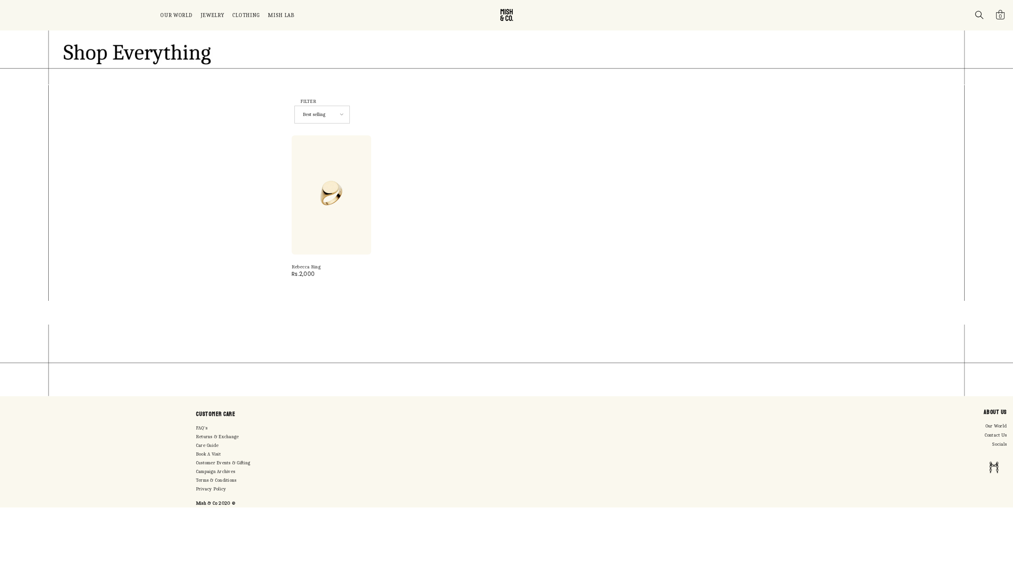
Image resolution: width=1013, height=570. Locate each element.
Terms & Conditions (216, 480)
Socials (999, 444)
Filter (308, 101)
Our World (996, 426)
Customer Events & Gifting (223, 463)
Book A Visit (208, 454)
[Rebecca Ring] (331, 195)
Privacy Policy (211, 489)
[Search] (979, 15)
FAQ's (201, 428)
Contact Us (996, 435)
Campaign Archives (215, 471)
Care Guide (207, 445)
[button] (322, 115)
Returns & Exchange (217, 436)
